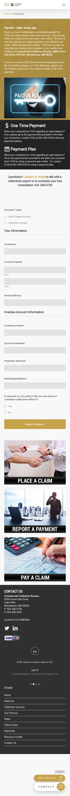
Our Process (11, 713)
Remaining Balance (15, 378)
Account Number (14, 343)
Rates (7, 719)
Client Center (11, 725)
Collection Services (14, 707)
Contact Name (13, 261)
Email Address (12, 295)
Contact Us (10, 742)
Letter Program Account (19, 216)
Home (7, 13)
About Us (9, 701)
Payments (9, 731)
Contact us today (34, 177)
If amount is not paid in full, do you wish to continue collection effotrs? (30, 398)
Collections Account (17, 223)
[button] (64, 4)
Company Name (14, 325)
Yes (10, 406)
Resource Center (13, 736)
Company (10, 244)
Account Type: (13, 209)
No (9, 412)
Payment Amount (15, 360)
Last (6, 286)
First (6, 275)
